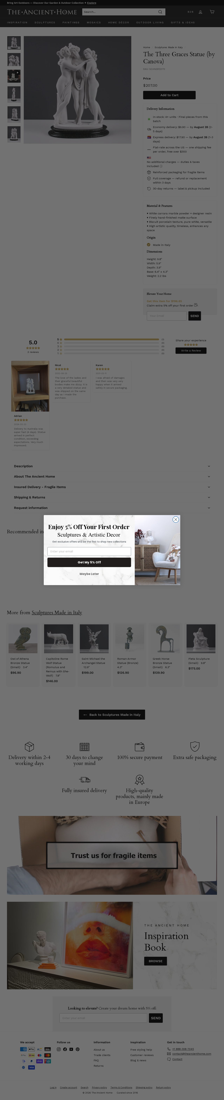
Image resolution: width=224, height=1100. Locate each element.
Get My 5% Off (89, 562)
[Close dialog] (176, 519)
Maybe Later (89, 574)
